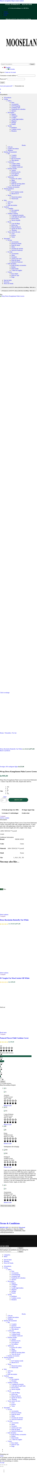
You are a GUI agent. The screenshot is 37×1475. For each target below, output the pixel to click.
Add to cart (18, 799)
